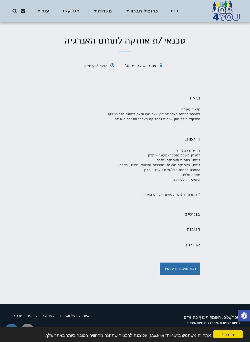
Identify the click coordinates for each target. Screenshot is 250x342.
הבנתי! (228, 334)
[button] (141, 11)
